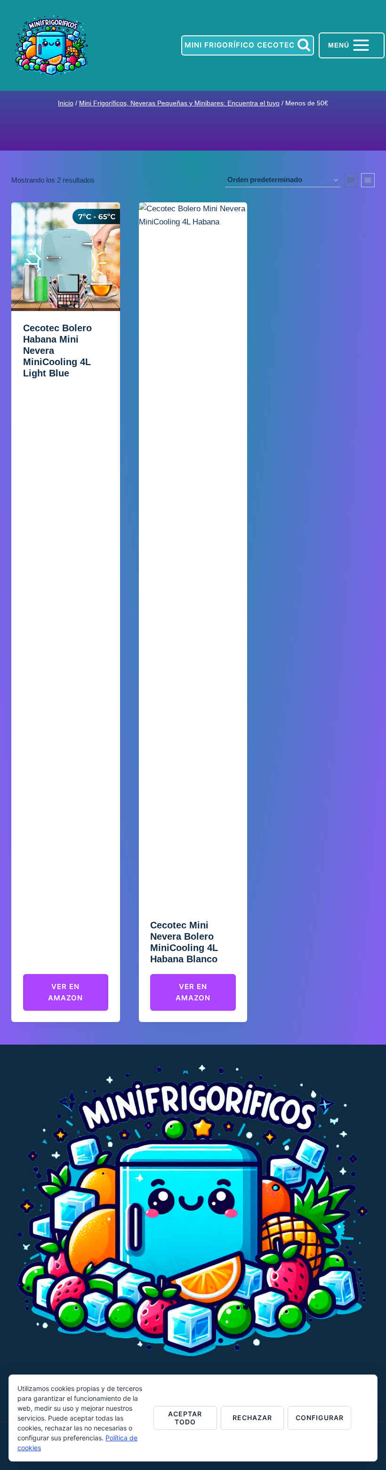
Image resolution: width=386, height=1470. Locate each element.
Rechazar (252, 1418)
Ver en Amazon (65, 992)
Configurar (320, 1418)
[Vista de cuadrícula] (351, 180)
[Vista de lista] (368, 180)
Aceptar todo (185, 1418)
